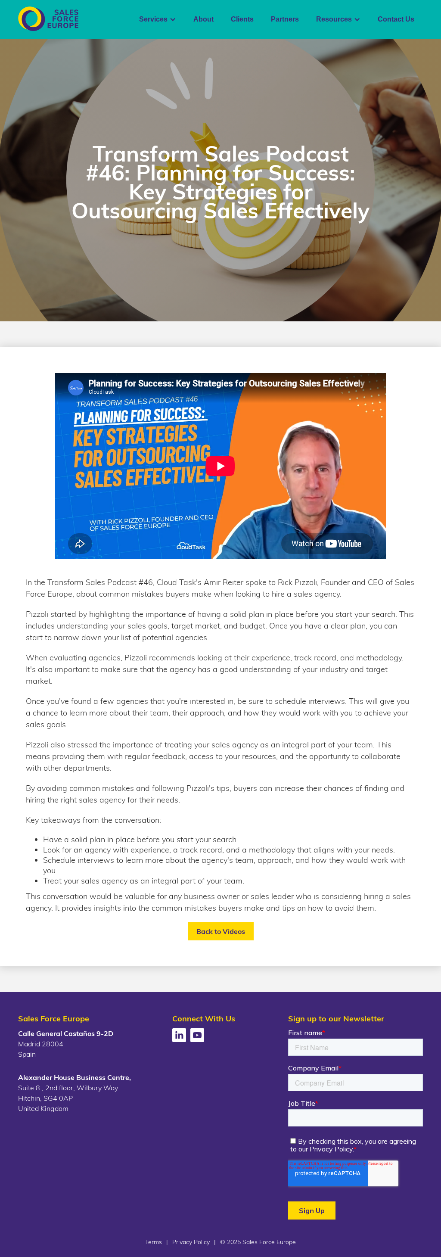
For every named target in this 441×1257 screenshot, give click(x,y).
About (203, 19)
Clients (242, 19)
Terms (153, 1242)
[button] (157, 19)
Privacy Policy (191, 1242)
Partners (285, 19)
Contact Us (396, 19)
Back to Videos (220, 931)
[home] (48, 18)
